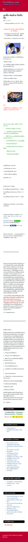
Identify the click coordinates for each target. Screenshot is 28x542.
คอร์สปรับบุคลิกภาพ (11, 428)
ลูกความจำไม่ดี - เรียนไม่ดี (13, 450)
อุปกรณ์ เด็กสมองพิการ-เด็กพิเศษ (14, 512)
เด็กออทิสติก (10, 451)
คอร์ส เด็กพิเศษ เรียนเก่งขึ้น (13, 462)
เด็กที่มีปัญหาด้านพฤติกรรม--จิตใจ (15, 456)
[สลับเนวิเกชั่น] (3, 9)
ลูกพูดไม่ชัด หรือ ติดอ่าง (12, 455)
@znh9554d (6, 222)
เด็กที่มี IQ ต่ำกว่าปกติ (12, 460)
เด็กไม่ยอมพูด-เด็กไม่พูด (12, 453)
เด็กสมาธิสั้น (9, 470)
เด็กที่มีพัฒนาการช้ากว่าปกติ (13, 458)
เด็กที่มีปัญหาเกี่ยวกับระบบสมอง (14, 463)
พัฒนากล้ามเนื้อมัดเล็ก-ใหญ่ (13, 507)
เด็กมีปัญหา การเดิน (11, 508)
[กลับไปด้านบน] (25, 539)
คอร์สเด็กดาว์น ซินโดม (12, 465)
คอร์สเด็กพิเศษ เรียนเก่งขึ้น (13, 444)
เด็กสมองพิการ (10, 513)
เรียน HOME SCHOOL (12, 443)
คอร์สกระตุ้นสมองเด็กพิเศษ (13, 467)
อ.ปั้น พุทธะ (19, 225)
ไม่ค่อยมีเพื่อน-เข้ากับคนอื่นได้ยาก (14, 482)
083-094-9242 (14, 216)
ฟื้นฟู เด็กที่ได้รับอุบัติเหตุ (12, 469)
